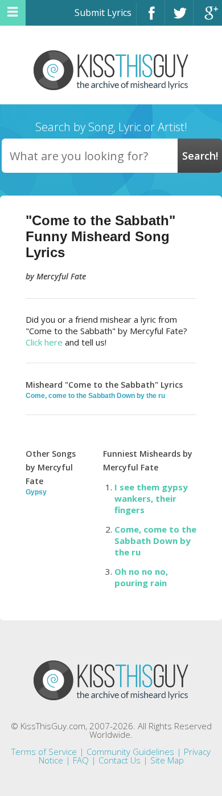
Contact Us (119, 760)
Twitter (179, 18)
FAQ (81, 760)
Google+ (208, 18)
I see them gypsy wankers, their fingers (151, 498)
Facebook (151, 18)
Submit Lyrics (103, 12)
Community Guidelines (130, 751)
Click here (44, 342)
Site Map (167, 760)
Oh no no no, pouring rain (141, 577)
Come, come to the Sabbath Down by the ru (95, 396)
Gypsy (36, 492)
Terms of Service (44, 751)
